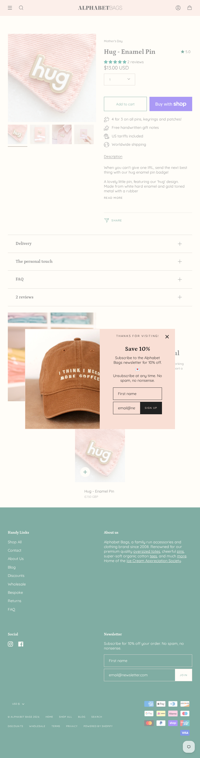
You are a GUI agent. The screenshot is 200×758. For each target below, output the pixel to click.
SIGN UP (151, 407)
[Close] (167, 336)
